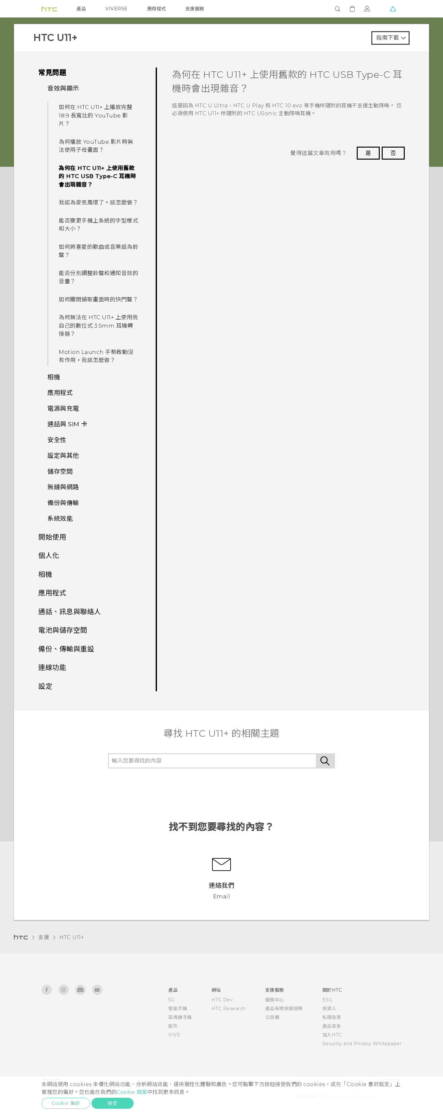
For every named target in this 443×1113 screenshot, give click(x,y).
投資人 (329, 1008)
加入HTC (332, 1035)
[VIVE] (392, 8)
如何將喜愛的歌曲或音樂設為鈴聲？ (98, 251)
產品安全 (331, 1026)
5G (171, 1000)
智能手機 (177, 1008)
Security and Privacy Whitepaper (362, 1043)
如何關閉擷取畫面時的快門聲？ (98, 299)
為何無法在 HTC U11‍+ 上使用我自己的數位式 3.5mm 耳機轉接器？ (98, 325)
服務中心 (274, 1000)
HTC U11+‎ (71, 937)
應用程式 (156, 9)
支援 (43, 937)
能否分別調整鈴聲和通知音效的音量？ (98, 277)
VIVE (174, 1035)
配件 (173, 1026)
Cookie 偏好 (66, 1103)
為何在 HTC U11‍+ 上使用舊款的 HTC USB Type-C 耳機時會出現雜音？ (97, 176)
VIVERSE (116, 9)
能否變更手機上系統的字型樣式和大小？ (98, 224)
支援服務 (195, 9)
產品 (81, 9)
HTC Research (228, 1008)
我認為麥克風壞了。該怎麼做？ (98, 202)
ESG (327, 1000)
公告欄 (272, 1017)
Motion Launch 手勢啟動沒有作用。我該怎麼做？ (96, 356)
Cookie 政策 (131, 1092)
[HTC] (49, 9)
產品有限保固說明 (284, 1008)
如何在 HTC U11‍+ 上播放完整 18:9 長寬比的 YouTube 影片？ (95, 115)
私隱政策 (331, 1017)
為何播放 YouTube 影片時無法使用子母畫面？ (96, 146)
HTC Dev (222, 1000)
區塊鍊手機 (180, 1017)
